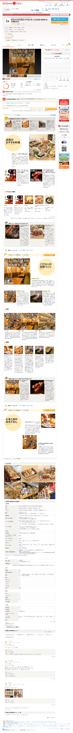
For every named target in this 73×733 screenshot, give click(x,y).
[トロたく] (49, 199)
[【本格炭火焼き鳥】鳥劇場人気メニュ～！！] (12, 232)
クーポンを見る (60, 22)
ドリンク (27, 250)
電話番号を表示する (64, 24)
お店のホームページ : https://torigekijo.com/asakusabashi (16, 555)
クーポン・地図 (64, 45)
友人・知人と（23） (10, 634)
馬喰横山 (69, 1)
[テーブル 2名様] (12, 321)
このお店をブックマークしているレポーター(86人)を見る (16, 714)
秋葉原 (64, 1)
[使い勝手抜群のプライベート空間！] (12, 387)
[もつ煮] (29, 199)
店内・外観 (31, 45)
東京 (46, 8)
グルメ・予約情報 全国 (14, 12)
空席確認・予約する (60, 19)
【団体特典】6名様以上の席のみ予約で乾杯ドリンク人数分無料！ (18, 103)
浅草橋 (66, 1)
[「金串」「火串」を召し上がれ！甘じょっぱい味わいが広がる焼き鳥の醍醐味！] (10, 175)
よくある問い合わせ (47, 2)
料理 (24, 250)
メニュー (19, 45)
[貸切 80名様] (46, 321)
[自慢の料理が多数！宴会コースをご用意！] (37, 387)
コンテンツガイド (56, 2)
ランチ (31, 250)
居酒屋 (46, 10)
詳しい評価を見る (37, 89)
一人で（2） (48, 634)
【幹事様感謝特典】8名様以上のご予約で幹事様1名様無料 (16, 105)
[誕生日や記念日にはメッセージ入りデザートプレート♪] (48, 421)
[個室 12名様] (29, 321)
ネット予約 (31, 518)
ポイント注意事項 (65, 49)
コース (21, 250)
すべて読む (53, 656)
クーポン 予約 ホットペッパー (65, 2)
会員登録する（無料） (48, 5)
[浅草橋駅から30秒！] (42, 124)
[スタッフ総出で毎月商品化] (8, 124)
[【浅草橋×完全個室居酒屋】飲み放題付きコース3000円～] (30, 442)
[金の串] (8, 199)
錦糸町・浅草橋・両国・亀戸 (53, 8)
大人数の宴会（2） (9, 637)
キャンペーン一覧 (66, 122)
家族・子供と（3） (30, 634)
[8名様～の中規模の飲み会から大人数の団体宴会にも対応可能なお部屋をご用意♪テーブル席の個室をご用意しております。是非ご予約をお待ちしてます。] (49, 350)
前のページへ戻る (6, 12)
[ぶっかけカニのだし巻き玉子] (39, 199)
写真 (42, 45)
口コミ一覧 (7, 709)
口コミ (53, 45)
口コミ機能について (50, 631)
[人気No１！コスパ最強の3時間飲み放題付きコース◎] (42, 147)
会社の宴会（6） (20, 634)
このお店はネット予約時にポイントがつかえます (14, 40)
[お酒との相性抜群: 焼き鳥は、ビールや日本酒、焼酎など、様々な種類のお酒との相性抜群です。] (36, 175)
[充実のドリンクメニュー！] (25, 124)
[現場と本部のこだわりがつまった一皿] (37, 232)
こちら (44, 513)
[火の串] (18, 199)
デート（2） (40, 634)
